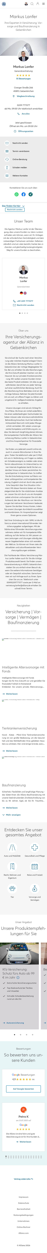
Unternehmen (23, 1221)
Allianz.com (24, 1233)
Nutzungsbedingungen (23, 1215)
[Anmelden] (37, 4)
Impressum (23, 1197)
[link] (16, 159)
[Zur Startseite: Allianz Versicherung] (4, 4)
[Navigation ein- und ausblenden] (43, 4)
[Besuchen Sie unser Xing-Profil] (31, 194)
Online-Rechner (23, 1227)
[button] (23, 56)
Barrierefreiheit (23, 1209)
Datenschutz (23, 1203)
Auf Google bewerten (23, 1089)
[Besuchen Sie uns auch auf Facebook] (24, 194)
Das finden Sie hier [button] (11, 206)
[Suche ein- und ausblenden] (31, 4)
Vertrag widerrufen (22, 1179)
